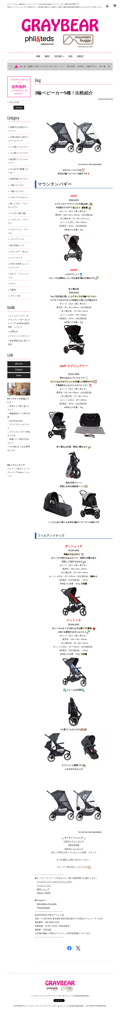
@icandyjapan (43, 907)
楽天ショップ (43, 889)
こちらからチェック (74, 769)
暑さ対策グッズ (17, 245)
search (19, 107)
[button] (59, 56)
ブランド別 (15, 296)
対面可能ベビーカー (19, 179)
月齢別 (13, 290)
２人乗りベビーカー (19, 153)
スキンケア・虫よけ (19, 251)
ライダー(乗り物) (18, 213)
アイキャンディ (44, 885)
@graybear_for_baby (47, 904)
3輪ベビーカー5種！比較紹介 (64, 92)
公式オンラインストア (74, 841)
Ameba (18, 375)
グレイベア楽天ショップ (18, 468)
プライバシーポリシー (20, 336)
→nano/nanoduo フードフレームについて (18, 424)
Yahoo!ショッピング (73, 849)
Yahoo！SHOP (43, 893)
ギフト (13, 283)
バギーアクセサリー (19, 197)
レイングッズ (16, 258)
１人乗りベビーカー (19, 147)
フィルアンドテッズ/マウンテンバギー (54, 882)
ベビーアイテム (17, 239)
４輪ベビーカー (17, 191)
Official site (19, 364)
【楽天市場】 (74, 845)
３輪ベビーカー (17, 185)
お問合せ (14, 331)
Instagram (18, 369)
